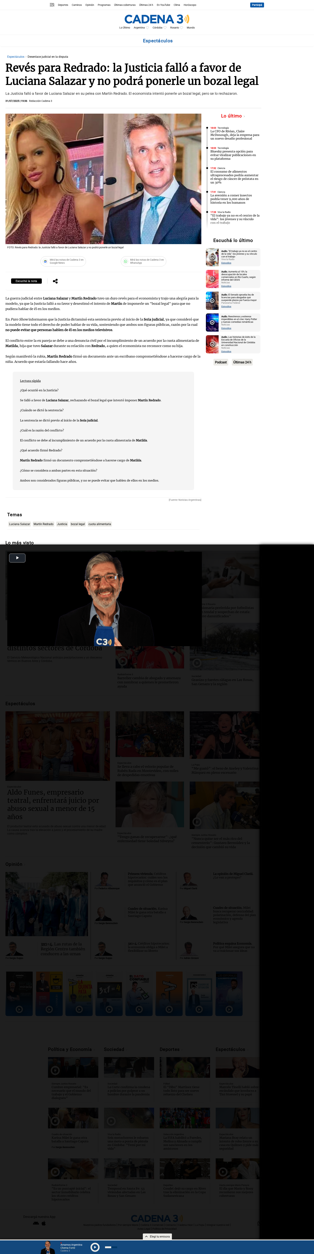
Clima (177, 5)
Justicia (62, 524)
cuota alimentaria (99, 524)
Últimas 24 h (146, 5)
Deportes (63, 5)
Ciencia (221, 168)
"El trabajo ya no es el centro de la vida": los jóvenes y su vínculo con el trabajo (234, 219)
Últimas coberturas (125, 5)
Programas (104, 5)
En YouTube (163, 5)
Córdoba (157, 27)
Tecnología (223, 128)
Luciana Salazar (19, 524)
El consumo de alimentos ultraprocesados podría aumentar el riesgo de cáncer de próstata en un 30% (234, 177)
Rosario (174, 27)
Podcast (221, 362)
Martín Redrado (43, 524)
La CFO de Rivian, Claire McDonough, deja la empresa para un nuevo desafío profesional (234, 134)
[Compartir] (55, 281)
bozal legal (78, 524)
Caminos (77, 5)
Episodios (226, 263)
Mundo (191, 27)
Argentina (139, 27)
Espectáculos (16, 56)
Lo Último (124, 27)
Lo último (232, 116)
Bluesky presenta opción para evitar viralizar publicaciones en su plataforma (233, 155)
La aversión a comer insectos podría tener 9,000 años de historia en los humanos (231, 198)
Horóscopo (190, 5)
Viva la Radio (224, 212)
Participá (257, 5)
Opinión (89, 5)
